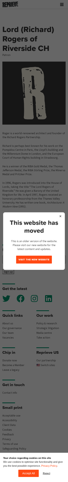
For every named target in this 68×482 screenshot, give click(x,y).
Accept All (28, 473)
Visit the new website (34, 259)
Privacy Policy (49, 466)
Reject (46, 473)
